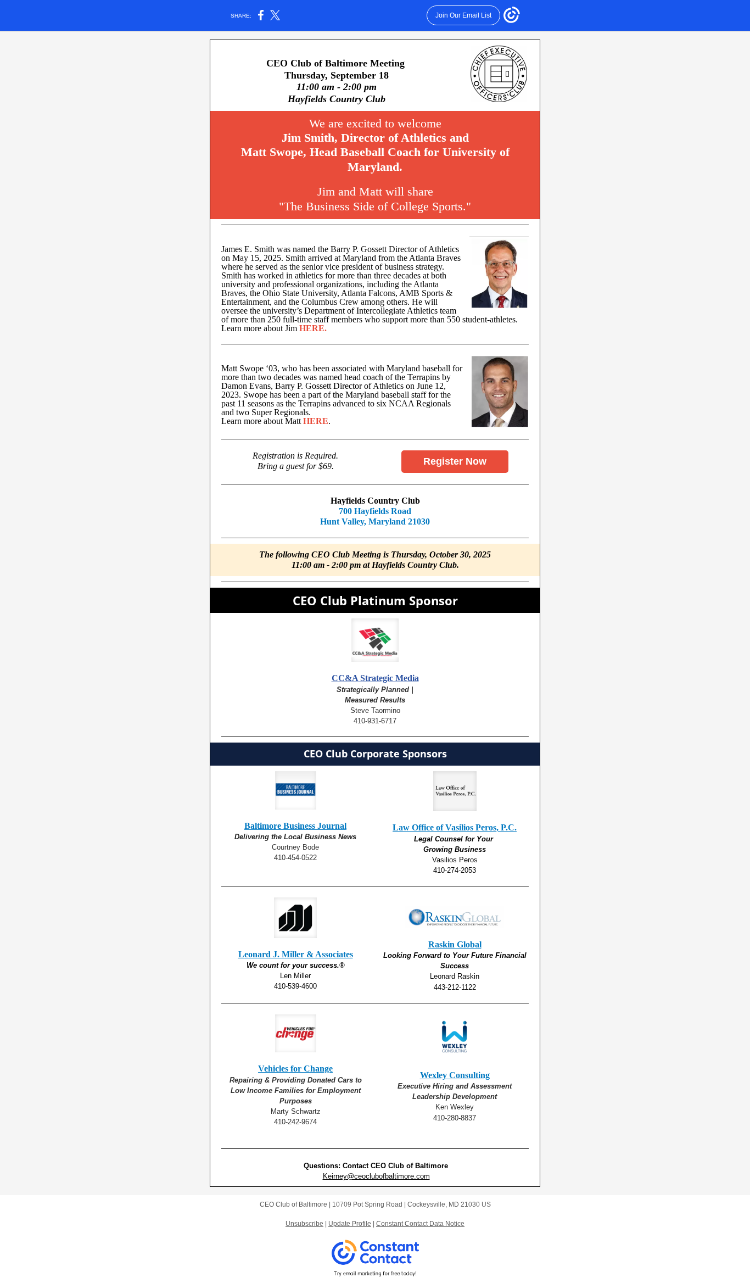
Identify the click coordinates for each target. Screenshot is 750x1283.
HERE (315, 421)
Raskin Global (455, 944)
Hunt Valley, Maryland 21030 (375, 521)
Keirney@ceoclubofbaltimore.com (376, 1176)
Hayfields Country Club (375, 500)
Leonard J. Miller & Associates (295, 954)
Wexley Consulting (455, 1075)
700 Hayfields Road (375, 511)
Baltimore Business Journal (295, 825)
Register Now (454, 461)
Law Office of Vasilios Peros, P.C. (455, 827)
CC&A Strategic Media (375, 678)
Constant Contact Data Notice (420, 1224)
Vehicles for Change (295, 1068)
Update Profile (349, 1224)
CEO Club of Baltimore (409, 1166)
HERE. (313, 328)
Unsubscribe (304, 1224)
